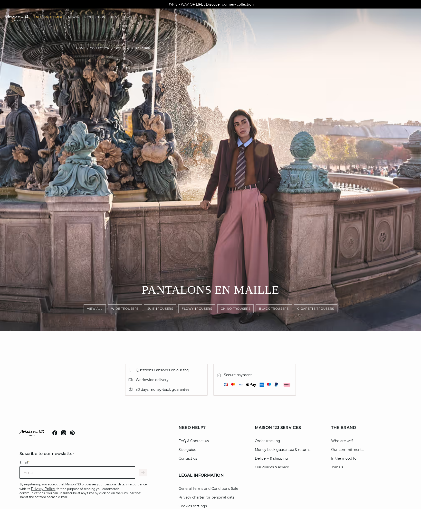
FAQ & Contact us (194, 441)
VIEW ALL (95, 308)
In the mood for (344, 458)
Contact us (188, 458)
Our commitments (347, 449)
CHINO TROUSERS (235, 308)
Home (81, 48)
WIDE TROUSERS (125, 308)
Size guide (187, 449)
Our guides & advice (272, 467)
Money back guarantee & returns (282, 449)
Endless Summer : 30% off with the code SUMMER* (210, 4)
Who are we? (342, 441)
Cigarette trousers (315, 308)
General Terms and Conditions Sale (208, 488)
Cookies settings (193, 506)
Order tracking (267, 441)
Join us (337, 467)
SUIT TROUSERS (160, 308)
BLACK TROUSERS (273, 308)
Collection (100, 48)
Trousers (122, 48)
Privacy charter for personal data (207, 497)
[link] (48, 17)
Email (24, 462)
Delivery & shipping (271, 458)
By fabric (143, 48)
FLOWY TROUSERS (197, 308)
